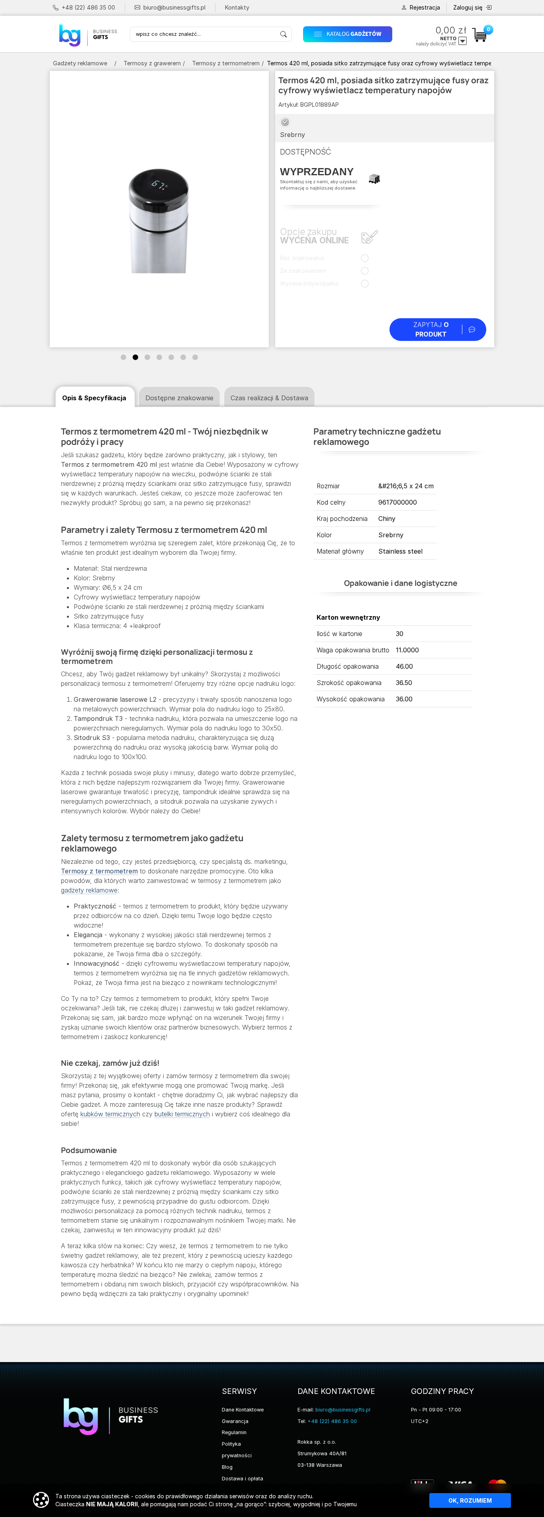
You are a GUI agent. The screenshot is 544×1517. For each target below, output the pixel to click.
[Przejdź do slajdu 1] (123, 357)
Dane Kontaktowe (243, 1410)
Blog (227, 1467)
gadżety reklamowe (89, 890)
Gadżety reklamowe (80, 63)
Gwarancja (235, 1421)
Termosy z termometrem (226, 63)
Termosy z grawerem (152, 63)
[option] (285, 122)
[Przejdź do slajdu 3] (147, 357)
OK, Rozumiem (470, 1500)
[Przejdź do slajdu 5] (171, 357)
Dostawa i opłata (242, 1479)
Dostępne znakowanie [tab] (179, 398)
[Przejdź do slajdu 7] (195, 357)
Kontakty (237, 7)
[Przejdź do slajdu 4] (159, 357)
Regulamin (234, 1432)
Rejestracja (425, 7)
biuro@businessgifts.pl (174, 7)
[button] (350, 34)
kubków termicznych (110, 1114)
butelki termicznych (182, 1114)
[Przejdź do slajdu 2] (135, 357)
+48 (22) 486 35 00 (88, 7)
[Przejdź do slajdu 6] (183, 357)
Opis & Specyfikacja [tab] (94, 398)
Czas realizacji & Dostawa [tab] (269, 398)
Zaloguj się (467, 7)
